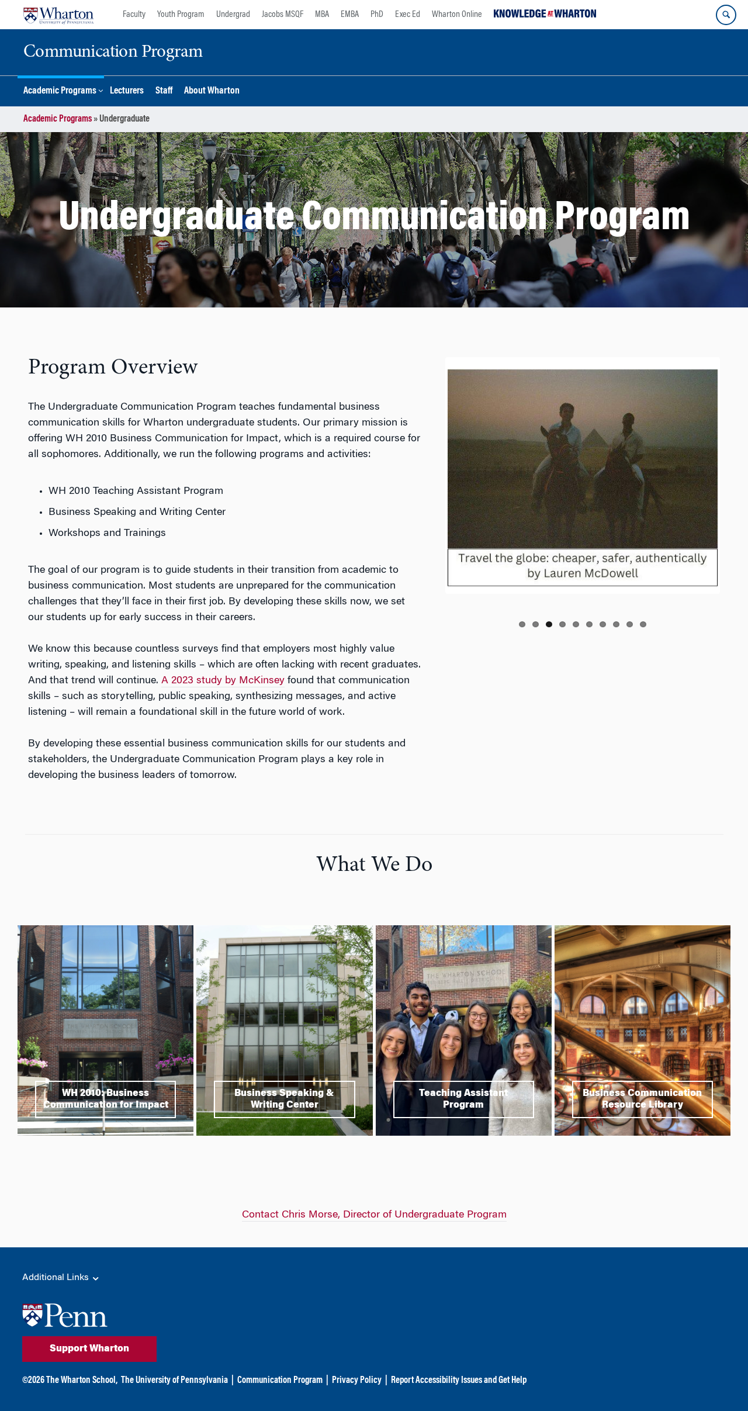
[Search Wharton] (726, 15)
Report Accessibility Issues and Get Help (459, 1380)
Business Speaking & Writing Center (284, 1099)
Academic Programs (59, 91)
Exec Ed (407, 14)
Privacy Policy (357, 1380)
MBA (322, 14)
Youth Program (181, 14)
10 (643, 624)
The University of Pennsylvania (174, 1380)
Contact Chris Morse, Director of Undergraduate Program (374, 1215)
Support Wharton (89, 1349)
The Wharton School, (81, 1380)
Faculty (134, 14)
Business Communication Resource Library (642, 1099)
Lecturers (127, 91)
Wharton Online (457, 14)
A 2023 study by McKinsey (223, 681)
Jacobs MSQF (282, 14)
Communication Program (280, 1380)
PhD (376, 14)
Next (735, 520)
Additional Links (56, 1277)
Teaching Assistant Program (463, 1099)
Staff (163, 91)
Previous (430, 520)
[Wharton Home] (58, 14)
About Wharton (212, 91)
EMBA (350, 14)
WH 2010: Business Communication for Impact (105, 1099)
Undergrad (233, 14)
